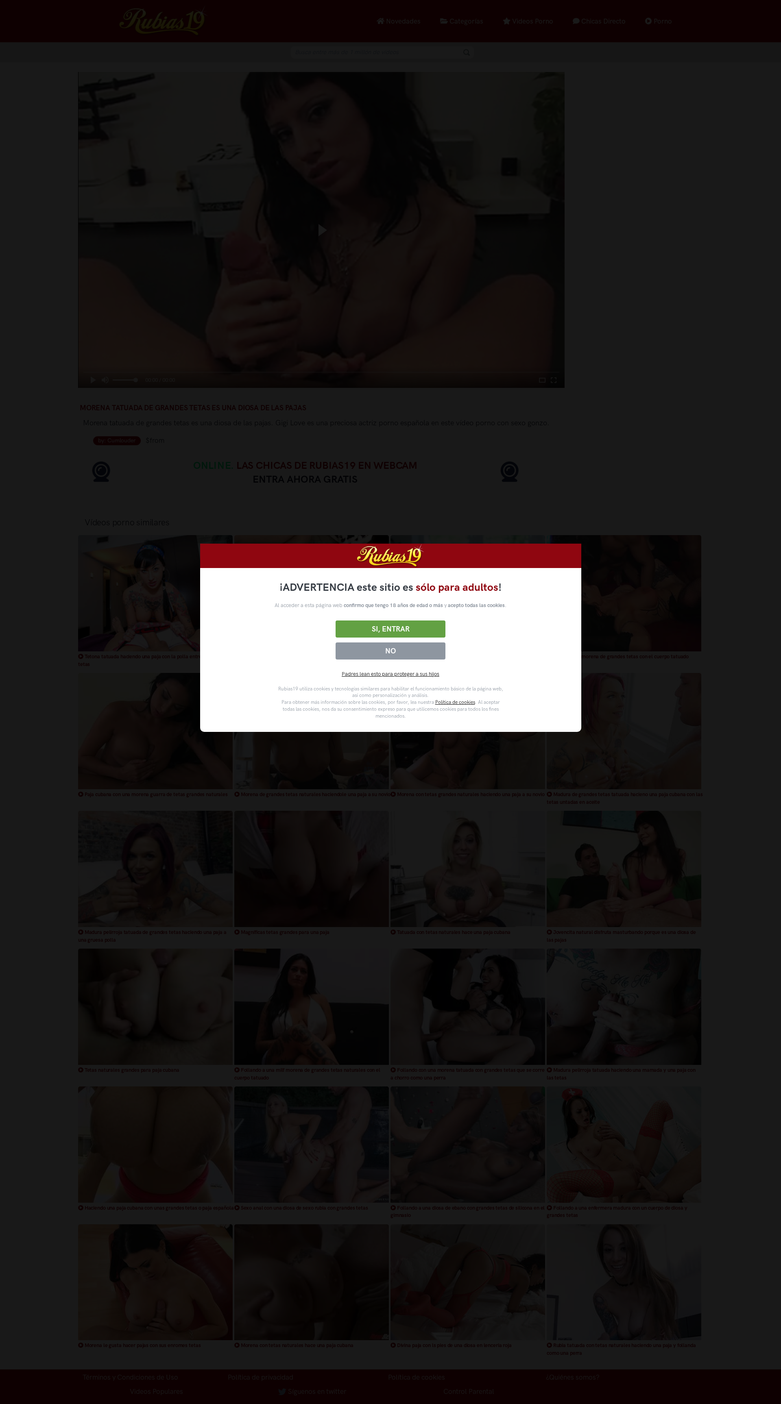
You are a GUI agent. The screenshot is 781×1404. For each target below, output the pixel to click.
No (390, 650)
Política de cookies (455, 702)
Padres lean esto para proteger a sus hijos (390, 674)
